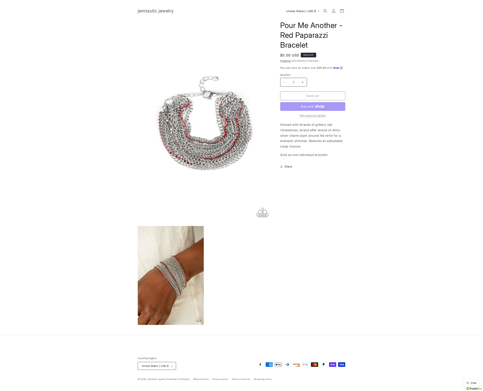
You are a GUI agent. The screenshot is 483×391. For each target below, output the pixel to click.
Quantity (285, 74)
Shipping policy (263, 379)
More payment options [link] (313, 115)
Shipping (285, 60)
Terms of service (241, 379)
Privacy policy (220, 379)
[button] (325, 11)
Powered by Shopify (178, 379)
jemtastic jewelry (157, 379)
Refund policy (201, 379)
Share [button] (288, 166)
